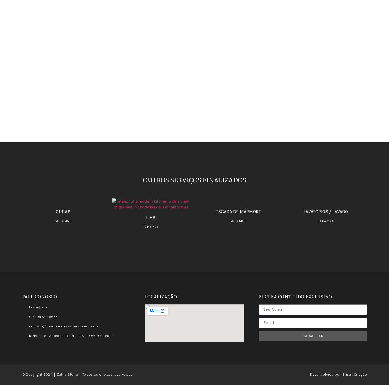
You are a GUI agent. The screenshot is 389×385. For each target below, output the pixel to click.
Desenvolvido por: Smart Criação (338, 375)
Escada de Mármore (238, 211)
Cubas (63, 211)
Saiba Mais (63, 221)
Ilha (150, 217)
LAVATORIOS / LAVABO (326, 211)
